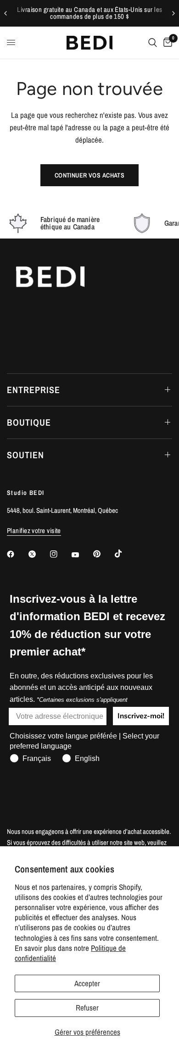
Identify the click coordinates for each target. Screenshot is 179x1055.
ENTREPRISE (33, 389)
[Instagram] (60, 554)
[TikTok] (125, 554)
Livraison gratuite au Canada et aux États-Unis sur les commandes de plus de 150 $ (89, 13)
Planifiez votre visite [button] (34, 530)
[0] (166, 43)
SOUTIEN (25, 455)
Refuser (87, 1007)
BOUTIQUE (29, 422)
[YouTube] (82, 555)
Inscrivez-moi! (140, 716)
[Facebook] (17, 554)
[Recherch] (152, 43)
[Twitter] (38, 554)
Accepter (87, 983)
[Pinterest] (103, 554)
